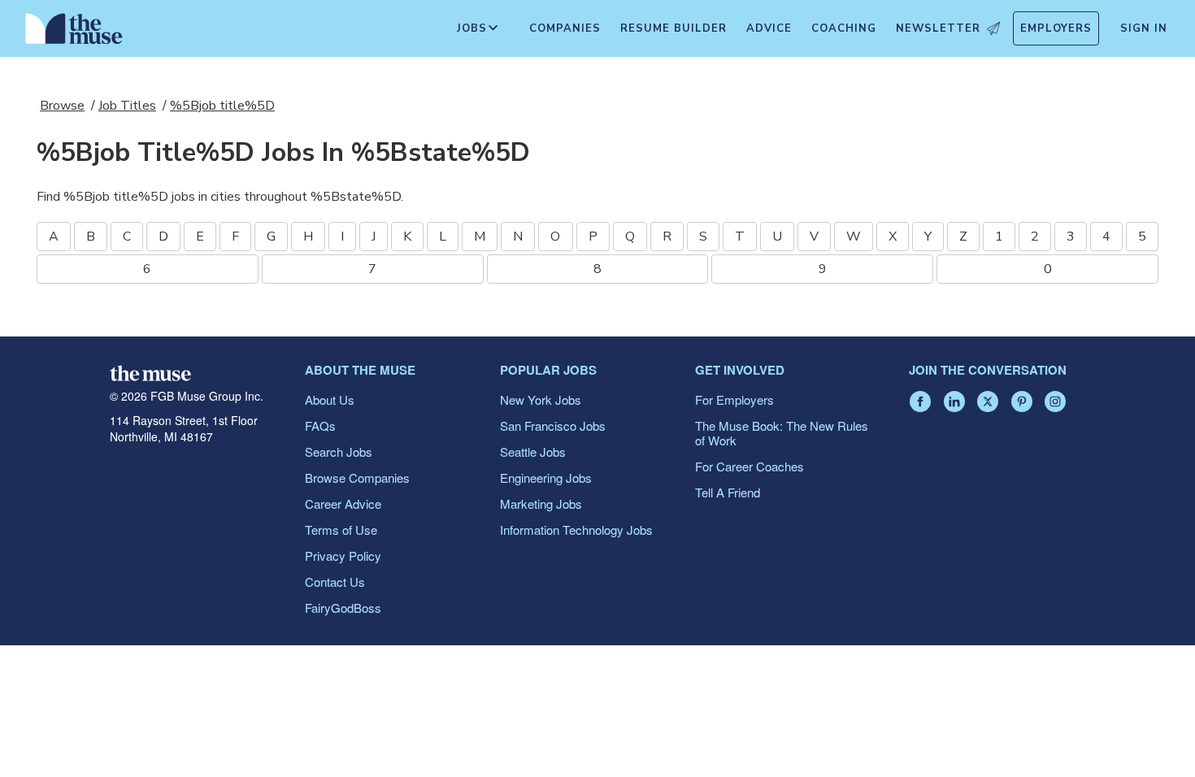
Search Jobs (338, 451)
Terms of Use (341, 529)
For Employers (734, 399)
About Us (329, 399)
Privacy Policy (343, 555)
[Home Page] (74, 32)
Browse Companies (357, 477)
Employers (1056, 28)
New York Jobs (540, 399)
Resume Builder (673, 28)
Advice (769, 28)
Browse (62, 106)
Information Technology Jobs (576, 529)
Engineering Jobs (546, 477)
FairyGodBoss (343, 607)
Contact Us (335, 581)
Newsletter (938, 28)
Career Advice (343, 503)
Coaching (843, 28)
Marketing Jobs (541, 503)
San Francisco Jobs (553, 425)
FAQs (320, 425)
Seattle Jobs (533, 451)
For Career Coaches (749, 466)
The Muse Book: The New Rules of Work (781, 433)
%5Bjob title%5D (222, 106)
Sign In (1143, 28)
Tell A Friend (727, 492)
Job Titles (127, 106)
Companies (565, 28)
